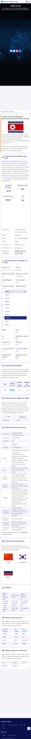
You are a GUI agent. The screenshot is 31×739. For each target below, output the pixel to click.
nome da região (20, 280)
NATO (4, 643)
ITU (3, 336)
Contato (4, 735)
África (24, 662)
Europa (15, 662)
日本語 (7, 324)
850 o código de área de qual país (11, 161)
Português (8, 317)
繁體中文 (7, 301)
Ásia (4, 662)
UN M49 (5, 633)
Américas (5, 665)
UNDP (16, 633)
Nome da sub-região (21, 273)
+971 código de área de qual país (14, 603)
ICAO (15, 643)
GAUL (23, 633)
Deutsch (7, 314)
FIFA (17, 330)
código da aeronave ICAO (21, 356)
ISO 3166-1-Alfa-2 (21, 286)
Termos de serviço (12, 735)
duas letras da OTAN (8, 348)
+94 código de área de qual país (5, 603)
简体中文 (7, 304)
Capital (18, 267)
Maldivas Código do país (23, 596)
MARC (4, 637)
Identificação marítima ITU (22, 337)
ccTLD (3, 728)
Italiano (7, 321)
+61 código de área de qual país (24, 603)
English (7, 294)
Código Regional (7, 280)
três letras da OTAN (21, 348)
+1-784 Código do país (5, 609)
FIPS (15, 637)
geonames (5, 534)
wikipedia (24, 532)
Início (3, 725)
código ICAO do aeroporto (6, 356)
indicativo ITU (6, 342)
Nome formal (5, 267)
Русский (7, 311)
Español (7, 298)
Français (7, 308)
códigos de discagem (12, 725)
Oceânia (15, 665)
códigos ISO (23, 725)
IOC (23, 637)
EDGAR (4, 330)
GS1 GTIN (18, 342)
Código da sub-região (8, 273)
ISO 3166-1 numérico (8, 286)
